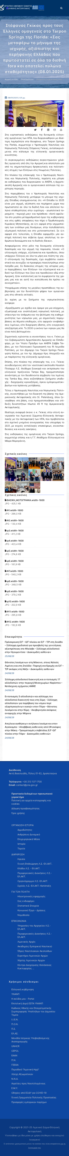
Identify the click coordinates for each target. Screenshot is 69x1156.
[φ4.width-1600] (58, 463)
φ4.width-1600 (15, 540)
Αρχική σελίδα (11, 79)
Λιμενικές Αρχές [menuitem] (26, 941)
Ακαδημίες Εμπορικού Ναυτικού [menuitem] (34, 946)
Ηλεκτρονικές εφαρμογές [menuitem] (31, 896)
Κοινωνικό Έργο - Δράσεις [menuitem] (31, 910)
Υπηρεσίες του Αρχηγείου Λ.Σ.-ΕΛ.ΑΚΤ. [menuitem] (34, 927)
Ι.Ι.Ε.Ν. (14, 1019)
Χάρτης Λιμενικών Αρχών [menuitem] (31, 960)
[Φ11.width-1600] (23, 487)
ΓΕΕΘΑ (14, 1064)
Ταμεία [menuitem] (21, 848)
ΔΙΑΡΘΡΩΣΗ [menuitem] (17, 854)
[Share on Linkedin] (48, 130)
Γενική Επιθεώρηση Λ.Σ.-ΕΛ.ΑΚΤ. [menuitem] (34, 863)
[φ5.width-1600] (11, 475)
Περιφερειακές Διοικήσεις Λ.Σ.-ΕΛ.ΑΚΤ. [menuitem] (34, 875)
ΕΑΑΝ (14, 1055)
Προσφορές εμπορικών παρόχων (29, 1102)
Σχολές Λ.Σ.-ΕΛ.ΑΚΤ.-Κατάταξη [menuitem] (34, 885)
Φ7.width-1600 (14, 571)
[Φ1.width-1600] (23, 463)
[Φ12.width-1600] (34, 487)
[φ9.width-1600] (58, 475)
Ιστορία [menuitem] (21, 843)
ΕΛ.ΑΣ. (14, 1033)
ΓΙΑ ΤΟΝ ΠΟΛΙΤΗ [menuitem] (20, 891)
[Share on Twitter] (35, 130)
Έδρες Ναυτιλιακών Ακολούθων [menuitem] (34, 951)
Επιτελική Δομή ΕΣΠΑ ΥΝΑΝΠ (27, 1003)
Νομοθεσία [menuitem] (23, 915)
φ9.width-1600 (15, 591)
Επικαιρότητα (27, 79)
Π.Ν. (13, 1060)
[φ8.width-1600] (46, 475)
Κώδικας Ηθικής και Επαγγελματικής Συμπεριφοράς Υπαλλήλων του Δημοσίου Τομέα (33, 1011)
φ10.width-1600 (15, 601)
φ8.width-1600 (15, 581)
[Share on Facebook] (42, 130)
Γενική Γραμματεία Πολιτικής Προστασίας (33, 1097)
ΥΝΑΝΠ (15, 994)
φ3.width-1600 (15, 530)
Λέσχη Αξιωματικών (22, 1074)
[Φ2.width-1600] (34, 463)
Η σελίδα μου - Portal (22, 998)
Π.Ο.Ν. (14, 1024)
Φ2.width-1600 (15, 520)
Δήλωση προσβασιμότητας (25, 808)
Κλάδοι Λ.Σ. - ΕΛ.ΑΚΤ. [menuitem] (28, 868)
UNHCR (15, 1046)
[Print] (61, 130)
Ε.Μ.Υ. (14, 1088)
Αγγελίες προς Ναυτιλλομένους (28, 1083)
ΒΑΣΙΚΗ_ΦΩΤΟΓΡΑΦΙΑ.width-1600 (25, 500)
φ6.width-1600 (15, 561)
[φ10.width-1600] (11, 487)
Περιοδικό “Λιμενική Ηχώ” (25, 1069)
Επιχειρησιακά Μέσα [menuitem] (28, 839)
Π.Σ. (13, 1028)
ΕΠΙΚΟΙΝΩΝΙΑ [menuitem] (18, 921)
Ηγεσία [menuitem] (21, 859)
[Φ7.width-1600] (34, 475)
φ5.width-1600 (15, 550)
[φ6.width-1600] (23, 475)
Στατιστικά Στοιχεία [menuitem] (28, 905)
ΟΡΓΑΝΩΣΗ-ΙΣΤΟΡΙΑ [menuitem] (22, 825)
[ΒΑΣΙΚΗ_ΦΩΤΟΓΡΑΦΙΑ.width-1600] (11, 463)
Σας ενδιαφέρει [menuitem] (25, 901)
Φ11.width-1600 (15, 611)
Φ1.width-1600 (14, 510)
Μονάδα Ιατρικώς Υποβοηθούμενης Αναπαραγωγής (30, 1040)
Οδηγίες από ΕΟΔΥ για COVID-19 (29, 1092)
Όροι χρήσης (18, 813)
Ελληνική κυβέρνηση (22, 989)
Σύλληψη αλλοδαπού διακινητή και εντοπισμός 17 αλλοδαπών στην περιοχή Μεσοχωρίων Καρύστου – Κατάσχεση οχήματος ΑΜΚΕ (33, 682)
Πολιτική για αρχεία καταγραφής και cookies (31, 802)
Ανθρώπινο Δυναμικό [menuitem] (28, 834)
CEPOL (15, 1050)
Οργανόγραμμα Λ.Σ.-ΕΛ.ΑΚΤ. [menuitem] (32, 881)
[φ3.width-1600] (46, 463)
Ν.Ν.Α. (14, 1078)
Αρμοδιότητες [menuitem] (24, 829)
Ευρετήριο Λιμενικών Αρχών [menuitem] (32, 955)
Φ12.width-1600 (15, 621)
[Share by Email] (54, 130)
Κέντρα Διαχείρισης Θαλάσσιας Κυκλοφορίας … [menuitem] (34, 967)
